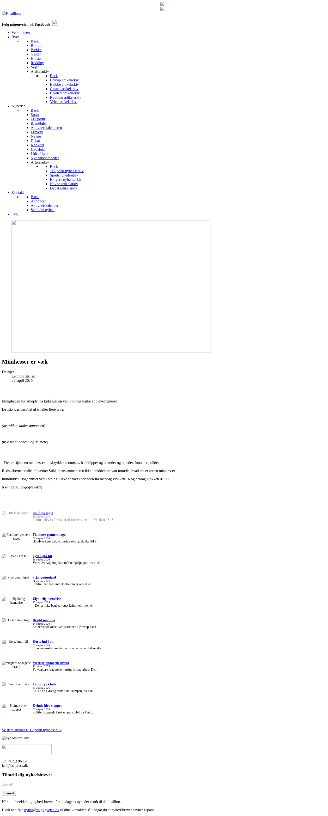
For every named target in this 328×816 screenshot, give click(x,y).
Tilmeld (9, 793)
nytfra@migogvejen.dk (41, 810)
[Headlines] (11, 14)
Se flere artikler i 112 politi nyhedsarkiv (31, 730)
